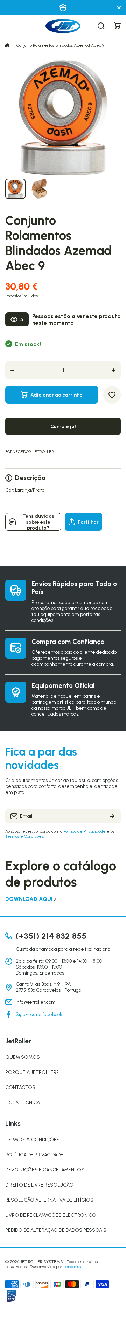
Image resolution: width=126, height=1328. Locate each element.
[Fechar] (119, 8)
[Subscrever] (112, 816)
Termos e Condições (24, 836)
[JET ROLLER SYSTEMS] (63, 25)
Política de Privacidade (84, 831)
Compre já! (63, 427)
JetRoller (43, 451)
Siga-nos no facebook (39, 1014)
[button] (117, 25)
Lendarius (72, 1266)
